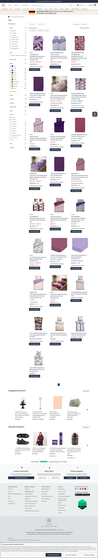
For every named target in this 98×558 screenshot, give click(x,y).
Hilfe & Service (28, 508)
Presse (9, 498)
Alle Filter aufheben (84, 27)
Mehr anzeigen (12, 91)
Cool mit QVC (26, 8)
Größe (11, 95)
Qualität (12, 103)
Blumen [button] (41, 30)
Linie (11, 52)
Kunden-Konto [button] (42, 478)
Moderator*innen (62, 505)
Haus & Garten (84, 8)
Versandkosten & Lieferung (31, 496)
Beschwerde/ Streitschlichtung (32, 510)
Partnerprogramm (46, 498)
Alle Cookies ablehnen (71, 555)
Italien (52, 526)
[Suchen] (71, 5)
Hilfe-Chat (10, 489)
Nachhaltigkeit (61, 493)
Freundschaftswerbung (47, 496)
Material (12, 99)
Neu (11, 8)
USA (42, 526)
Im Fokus (12, 147)
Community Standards (54, 534)
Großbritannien (47, 526)
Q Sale (45, 8)
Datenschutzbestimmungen (39, 534)
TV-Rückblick (25, 5)
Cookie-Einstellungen (88, 555)
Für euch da (44, 501)
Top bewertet (39, 8)
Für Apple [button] (70, 478)
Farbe (11, 63)
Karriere (60, 502)
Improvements (37, 540)
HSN (9, 540)
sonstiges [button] (33, 30)
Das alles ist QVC (62, 491)
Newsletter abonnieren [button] (21, 478)
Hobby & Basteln (75, 8)
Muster (11, 114)
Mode (50, 8)
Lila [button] (47, 30)
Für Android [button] (83, 478)
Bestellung (27, 489)
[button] (79, 5)
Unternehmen (61, 489)
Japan (56, 526)
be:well (32, 8)
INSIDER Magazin (46, 489)
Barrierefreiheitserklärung (64, 496)
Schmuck (61, 8)
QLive (9, 496)
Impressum (68, 534)
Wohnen (67, 8)
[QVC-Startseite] (9, 17)
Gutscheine (44, 493)
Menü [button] (9, 5)
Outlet (59, 512)
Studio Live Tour (62, 510)
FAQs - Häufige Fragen (30, 506)
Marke (11, 28)
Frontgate (20, 540)
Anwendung (13, 59)
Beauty (55, 8)
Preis (11, 143)
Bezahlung (27, 498)
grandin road (31, 540)
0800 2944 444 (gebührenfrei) (15, 493)
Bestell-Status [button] (55, 478)
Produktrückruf (11, 503)
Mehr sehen (86, 391)
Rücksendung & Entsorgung (31, 501)
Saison (11, 110)
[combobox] (50, 5)
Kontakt (10, 491)
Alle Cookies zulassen (53, 555)
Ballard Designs (14, 540)
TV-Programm (45, 491)
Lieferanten (10, 501)
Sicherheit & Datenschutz (30, 503)
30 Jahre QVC (17, 8)
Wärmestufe (13, 107)
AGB (28, 534)
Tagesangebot (5, 8)
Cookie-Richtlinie (74, 551)
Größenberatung (28, 493)
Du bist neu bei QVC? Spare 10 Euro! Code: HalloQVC (48, 1)
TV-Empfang (61, 507)
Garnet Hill (25, 540)
